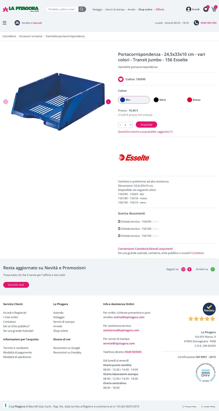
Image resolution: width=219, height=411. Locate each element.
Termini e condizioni (15, 348)
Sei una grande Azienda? (18, 331)
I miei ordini (10, 317)
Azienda (58, 312)
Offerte (160, 9)
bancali (37, 22)
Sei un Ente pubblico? (16, 326)
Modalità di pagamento (17, 352)
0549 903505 (133, 352)
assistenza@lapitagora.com (121, 330)
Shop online (145, 9)
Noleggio (97, 9)
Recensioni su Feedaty (67, 352)
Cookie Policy (209, 407)
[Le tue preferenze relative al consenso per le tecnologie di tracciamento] (6, 405)
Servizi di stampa (115, 9)
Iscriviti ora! (16, 285)
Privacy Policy (191, 407)
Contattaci (197, 253)
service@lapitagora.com (119, 343)
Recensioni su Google (66, 348)
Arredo (131, 9)
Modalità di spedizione (17, 357)
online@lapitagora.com (129, 317)
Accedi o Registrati (14, 312)
